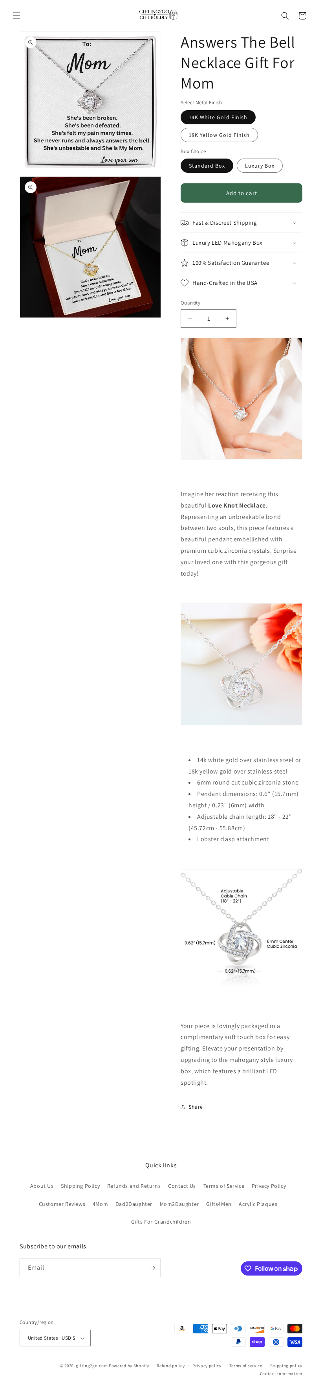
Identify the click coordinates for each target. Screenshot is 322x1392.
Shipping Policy (80, 1185)
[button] (16, 15)
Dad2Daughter (133, 1203)
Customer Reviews (62, 1203)
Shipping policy (286, 1365)
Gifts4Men (218, 1203)
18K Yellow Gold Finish (219, 134)
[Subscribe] (152, 1268)
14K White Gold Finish (218, 117)
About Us (42, 1185)
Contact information (281, 1373)
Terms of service (245, 1365)
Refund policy (171, 1365)
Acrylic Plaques (258, 1203)
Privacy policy (206, 1365)
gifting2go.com (92, 1365)
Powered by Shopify (129, 1365)
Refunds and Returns (134, 1185)
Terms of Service (224, 1185)
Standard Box (207, 165)
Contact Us (182, 1185)
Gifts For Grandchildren (161, 1221)
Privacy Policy (269, 1185)
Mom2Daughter (179, 1203)
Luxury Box (259, 165)
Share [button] (195, 1106)
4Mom (100, 1203)
